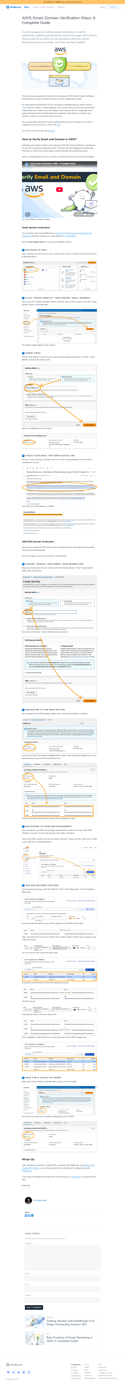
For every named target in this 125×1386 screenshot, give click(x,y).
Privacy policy (102, 1367)
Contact (86, 1367)
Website (28, 1295)
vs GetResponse (76, 1376)
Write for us (88, 1375)
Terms (100, 1364)
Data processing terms (105, 1375)
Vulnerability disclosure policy (107, 1378)
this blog (51, 131)
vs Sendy (74, 1367)
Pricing (42, 7)
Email (27, 1285)
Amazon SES (70, 236)
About (86, 1364)
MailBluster (26, 1171)
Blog (86, 1370)
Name (27, 1274)
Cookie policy (102, 1370)
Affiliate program (89, 1378)
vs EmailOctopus (76, 1378)
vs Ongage (74, 1370)
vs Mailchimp (75, 1373)
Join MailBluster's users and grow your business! (62, 2)
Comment (29, 1243)
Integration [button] (60, 7)
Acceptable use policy (105, 1373)
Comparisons (76, 1365)
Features (36, 7)
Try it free (112, 7)
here (58, 125)
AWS (24, 107)
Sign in (102, 7)
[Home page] (14, 1365)
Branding (87, 1373)
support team (76, 1177)
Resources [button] (50, 7)
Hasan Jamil (41, 1200)
